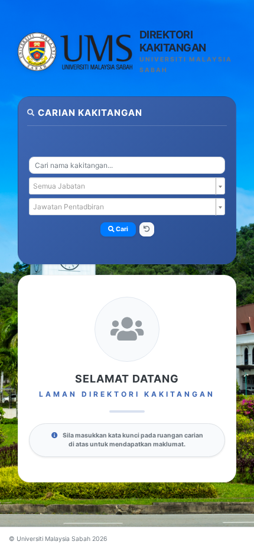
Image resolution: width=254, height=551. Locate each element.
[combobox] (127, 165)
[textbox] (123, 186)
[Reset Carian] (146, 229)
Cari (121, 229)
